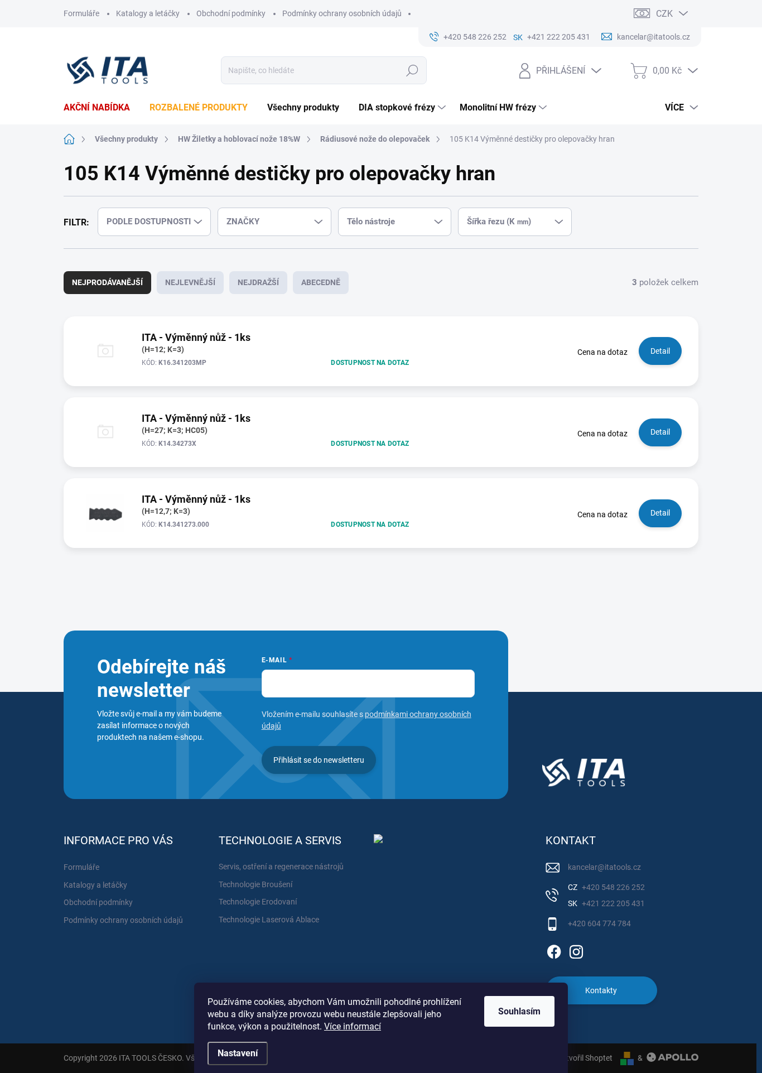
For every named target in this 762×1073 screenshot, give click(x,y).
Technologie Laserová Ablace (269, 919)
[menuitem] (101, 107)
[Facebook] (554, 949)
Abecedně (320, 282)
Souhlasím (519, 1011)
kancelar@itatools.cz (604, 867)
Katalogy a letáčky (148, 13)
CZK (664, 13)
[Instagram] (576, 949)
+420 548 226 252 (612, 887)
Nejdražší (258, 282)
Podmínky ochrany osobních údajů (342, 13)
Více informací (352, 1026)
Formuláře (81, 13)
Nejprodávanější (107, 282)
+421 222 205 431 (612, 903)
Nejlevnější (190, 282)
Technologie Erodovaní (258, 901)
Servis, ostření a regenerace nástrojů (281, 866)
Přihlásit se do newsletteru (318, 760)
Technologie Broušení (255, 884)
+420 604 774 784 (599, 923)
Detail (660, 351)
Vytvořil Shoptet (585, 1057)
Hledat (412, 70)
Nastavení (238, 1053)
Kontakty (601, 990)
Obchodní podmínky (231, 13)
